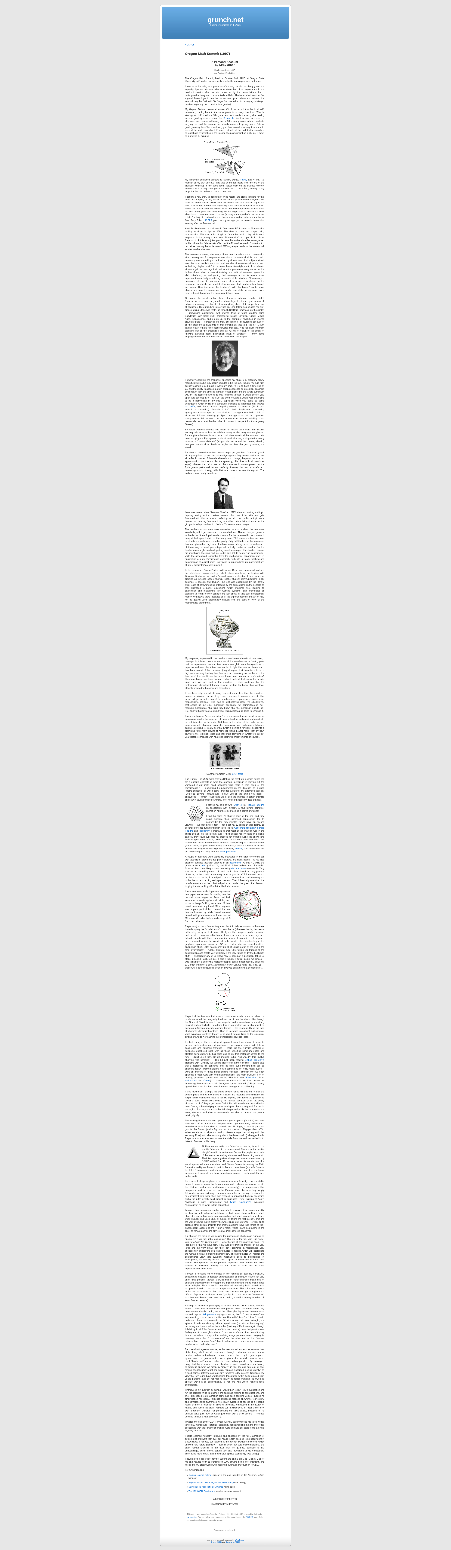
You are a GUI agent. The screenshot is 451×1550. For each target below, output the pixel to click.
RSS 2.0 (249, 1517)
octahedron (235, 863)
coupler (238, 848)
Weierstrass (191, 1080)
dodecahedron (238, 868)
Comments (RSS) (233, 1542)
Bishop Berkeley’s (254, 1060)
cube (203, 865)
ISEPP (208, 220)
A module (229, 118)
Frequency (204, 831)
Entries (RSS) (216, 1542)
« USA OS (189, 45)
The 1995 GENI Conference (202, 1491)
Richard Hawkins (255, 805)
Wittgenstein (209, 1314)
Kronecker (251, 1077)
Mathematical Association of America (206, 1487)
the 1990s (190, 406)
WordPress (239, 1540)
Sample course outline (200, 1475)
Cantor (206, 1080)
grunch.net (225, 20)
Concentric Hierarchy (244, 828)
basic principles (228, 851)
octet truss (237, 774)
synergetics (192, 1517)
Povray (243, 180)
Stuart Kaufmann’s (240, 1202)
